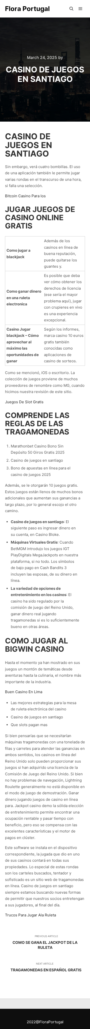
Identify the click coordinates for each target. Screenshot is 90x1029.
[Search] (71, 8)
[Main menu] (80, 8)
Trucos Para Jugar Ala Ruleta (30, 915)
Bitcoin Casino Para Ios (25, 196)
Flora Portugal (27, 8)
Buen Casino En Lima (23, 691)
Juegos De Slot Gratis (24, 402)
